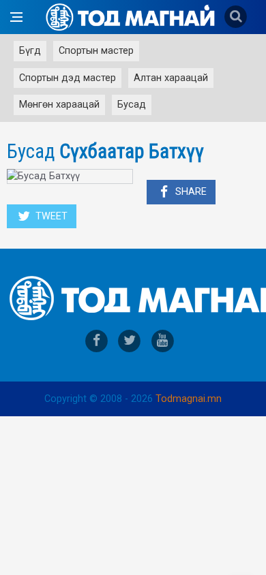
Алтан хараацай (171, 78)
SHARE (190, 192)
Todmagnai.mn (189, 399)
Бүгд (30, 51)
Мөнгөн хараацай (59, 104)
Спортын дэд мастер (67, 78)
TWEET (50, 216)
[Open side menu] (16, 17)
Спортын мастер (96, 51)
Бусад (131, 104)
